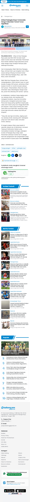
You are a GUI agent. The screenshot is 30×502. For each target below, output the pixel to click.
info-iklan (3, 442)
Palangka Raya (8, 16)
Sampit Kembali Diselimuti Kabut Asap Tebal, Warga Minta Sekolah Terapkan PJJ (19, 305)
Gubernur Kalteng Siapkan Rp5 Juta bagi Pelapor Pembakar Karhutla (16, 398)
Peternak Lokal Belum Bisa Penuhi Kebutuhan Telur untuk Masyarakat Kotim (18, 204)
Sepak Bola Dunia (14, 242)
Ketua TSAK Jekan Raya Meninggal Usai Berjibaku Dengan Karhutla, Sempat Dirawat (16, 368)
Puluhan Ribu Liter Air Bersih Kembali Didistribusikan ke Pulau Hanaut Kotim (16, 379)
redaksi (3, 433)
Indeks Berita (4, 446)
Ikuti (11, 174)
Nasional (12, 311)
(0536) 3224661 (5, 421)
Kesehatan (4, 466)
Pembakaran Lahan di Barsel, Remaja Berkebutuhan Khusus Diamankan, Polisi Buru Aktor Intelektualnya (16, 358)
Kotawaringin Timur (15, 301)
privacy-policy (5, 435)
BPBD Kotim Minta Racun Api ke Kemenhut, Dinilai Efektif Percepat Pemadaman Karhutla (15, 389)
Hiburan (3, 457)
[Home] (1, 16)
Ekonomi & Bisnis (14, 190)
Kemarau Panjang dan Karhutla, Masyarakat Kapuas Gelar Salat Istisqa (19, 324)
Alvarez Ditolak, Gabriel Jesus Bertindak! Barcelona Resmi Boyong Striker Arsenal (18, 275)
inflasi (13, 148)
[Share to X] (16, 155)
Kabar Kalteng (5, 453)
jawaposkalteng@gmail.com (8, 426)
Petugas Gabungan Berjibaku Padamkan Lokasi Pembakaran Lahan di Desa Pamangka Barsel (17, 384)
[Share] (27, 26)
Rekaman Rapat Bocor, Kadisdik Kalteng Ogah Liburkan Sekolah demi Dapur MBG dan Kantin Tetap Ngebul (19, 266)
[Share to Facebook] (12, 155)
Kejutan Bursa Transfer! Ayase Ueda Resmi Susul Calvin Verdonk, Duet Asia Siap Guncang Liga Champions (18, 286)
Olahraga (3, 455)
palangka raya (21, 148)
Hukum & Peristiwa (15, 232)
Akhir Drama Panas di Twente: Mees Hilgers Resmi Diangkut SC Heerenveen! (19, 246)
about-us (3, 444)
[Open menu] (2, 5)
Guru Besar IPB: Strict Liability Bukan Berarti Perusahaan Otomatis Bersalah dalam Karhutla (18, 315)
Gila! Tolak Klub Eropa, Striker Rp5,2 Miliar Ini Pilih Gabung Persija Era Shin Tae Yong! (18, 295)
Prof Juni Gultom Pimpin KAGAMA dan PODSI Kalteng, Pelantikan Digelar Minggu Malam (16, 394)
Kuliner (20, 455)
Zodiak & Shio (21, 457)
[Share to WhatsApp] (9, 155)
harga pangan (6, 148)
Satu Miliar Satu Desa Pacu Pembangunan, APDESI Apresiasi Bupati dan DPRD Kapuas (13, 352)
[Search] (27, 5)
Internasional (21, 464)
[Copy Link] (20, 155)
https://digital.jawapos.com (13, 484)
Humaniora (21, 462)
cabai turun (14, 151)
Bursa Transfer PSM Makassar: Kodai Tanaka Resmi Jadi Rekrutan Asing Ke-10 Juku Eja (18, 255)
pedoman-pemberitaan (7, 438)
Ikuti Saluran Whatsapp (14, 474)
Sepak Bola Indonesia (16, 252)
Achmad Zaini (5, 151)
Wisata (20, 453)
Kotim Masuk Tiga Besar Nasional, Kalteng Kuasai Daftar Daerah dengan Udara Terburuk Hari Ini (15, 374)
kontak (3, 440)
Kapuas (12, 321)
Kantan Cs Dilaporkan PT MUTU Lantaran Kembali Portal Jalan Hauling (19, 236)
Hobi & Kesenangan (23, 459)
